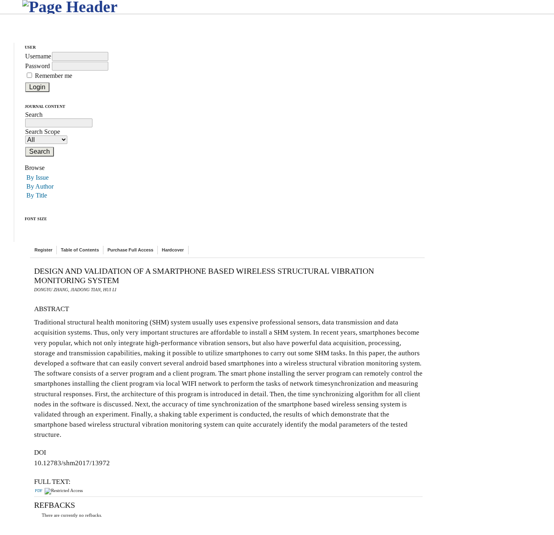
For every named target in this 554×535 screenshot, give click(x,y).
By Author (40, 186)
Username (38, 56)
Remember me (53, 75)
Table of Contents (80, 249)
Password (37, 65)
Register (43, 249)
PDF (39, 491)
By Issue (37, 177)
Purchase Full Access (130, 249)
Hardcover (173, 249)
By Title (36, 195)
